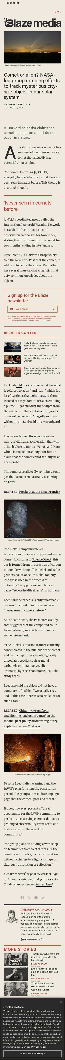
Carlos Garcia (39, 994)
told (19, 385)
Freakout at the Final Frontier (39, 492)
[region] (32, 1029)
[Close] (61, 1002)
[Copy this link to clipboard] (42, 897)
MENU (57, 12)
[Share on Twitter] (29, 897)
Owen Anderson (40, 979)
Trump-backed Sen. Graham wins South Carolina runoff (42, 986)
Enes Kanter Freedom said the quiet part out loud (44, 972)
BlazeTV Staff (39, 964)
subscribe (13, 3)
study (54, 620)
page (7, 799)
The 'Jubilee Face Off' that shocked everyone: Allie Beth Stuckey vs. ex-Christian (40, 358)
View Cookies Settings (32, 1054)
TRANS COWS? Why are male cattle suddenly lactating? (45, 957)
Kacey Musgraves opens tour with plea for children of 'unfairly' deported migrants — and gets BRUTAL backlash (42, 371)
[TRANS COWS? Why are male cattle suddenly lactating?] (16, 959)
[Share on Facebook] (22, 897)
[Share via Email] (36, 897)
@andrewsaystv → (31, 939)
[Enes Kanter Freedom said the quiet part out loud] (16, 973)
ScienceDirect (41, 559)
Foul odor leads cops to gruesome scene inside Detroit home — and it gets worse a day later (40, 346)
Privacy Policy (40, 316)
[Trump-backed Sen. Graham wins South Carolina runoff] (16, 988)
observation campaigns (20, 235)
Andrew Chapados (17, 105)
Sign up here (44, 884)
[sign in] (2, 3)
